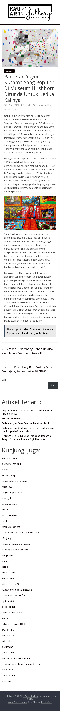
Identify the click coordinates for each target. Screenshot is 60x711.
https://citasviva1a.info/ (13, 595)
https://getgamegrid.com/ (14, 481)
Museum (9, 71)
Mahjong (6, 538)
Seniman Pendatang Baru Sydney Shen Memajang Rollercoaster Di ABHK (27, 369)
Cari (4, 379)
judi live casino (9, 572)
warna (5, 561)
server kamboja (9, 503)
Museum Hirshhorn (44, 105)
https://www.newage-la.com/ (16, 544)
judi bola (6, 509)
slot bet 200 (8, 578)
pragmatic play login (12, 492)
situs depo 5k (8, 629)
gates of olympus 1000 (13, 623)
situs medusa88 (10, 515)
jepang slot (7, 498)
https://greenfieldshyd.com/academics (21, 664)
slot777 (5, 618)
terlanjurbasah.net (11, 526)
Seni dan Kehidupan (11, 418)
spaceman (7, 681)
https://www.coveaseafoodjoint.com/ (20, 532)
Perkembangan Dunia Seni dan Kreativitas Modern (27, 423)
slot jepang (7, 555)
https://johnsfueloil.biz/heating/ (17, 589)
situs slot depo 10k (11, 584)
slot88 (5, 469)
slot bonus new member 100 (16, 658)
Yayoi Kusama (10, 109)
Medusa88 (7, 486)
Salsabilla (27, 105)
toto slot (6, 566)
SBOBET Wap (9, 475)
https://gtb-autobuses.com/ (15, 549)
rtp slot (5, 521)
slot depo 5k (8, 635)
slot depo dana (9, 458)
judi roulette (8, 641)
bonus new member (12, 612)
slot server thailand (11, 463)
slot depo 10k (8, 606)
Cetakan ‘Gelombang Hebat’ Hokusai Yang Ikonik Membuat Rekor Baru (28, 351)
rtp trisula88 (8, 601)
